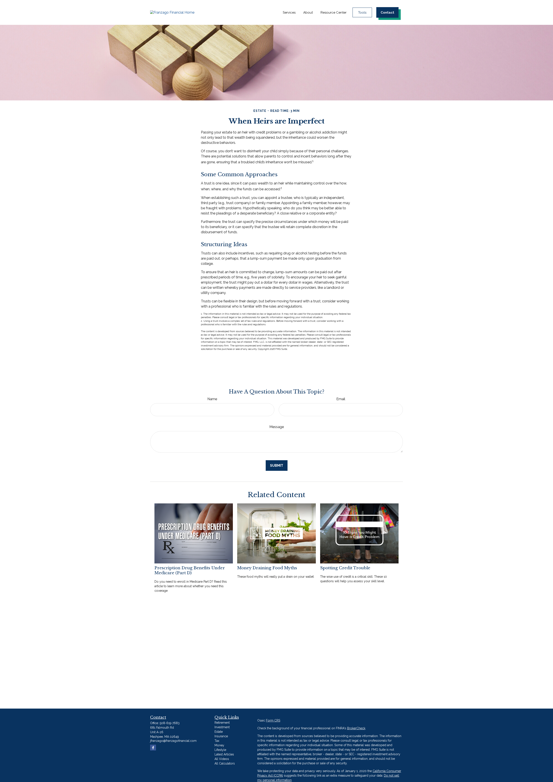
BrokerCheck (356, 728)
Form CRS (273, 720)
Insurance (221, 736)
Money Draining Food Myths (267, 567)
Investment (222, 727)
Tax (217, 740)
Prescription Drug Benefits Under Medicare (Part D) (189, 570)
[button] (289, 12)
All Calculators (225, 763)
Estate (219, 731)
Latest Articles (224, 754)
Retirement (222, 722)
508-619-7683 (170, 723)
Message (276, 427)
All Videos (222, 759)
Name (212, 399)
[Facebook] (153, 747)
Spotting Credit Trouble (345, 567)
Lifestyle (220, 750)
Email (340, 399)
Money (219, 745)
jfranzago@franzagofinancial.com (173, 740)
